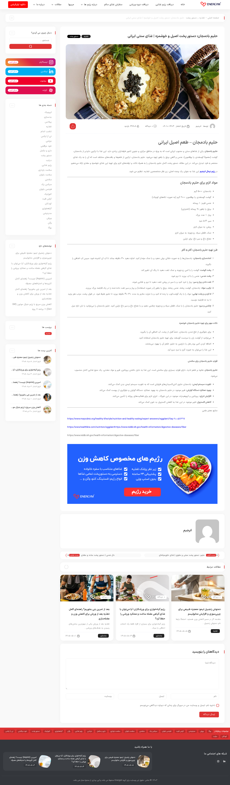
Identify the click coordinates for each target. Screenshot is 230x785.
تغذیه (202, 18)
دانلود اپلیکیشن (18, 4)
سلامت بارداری (45, 170)
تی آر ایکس (46, 136)
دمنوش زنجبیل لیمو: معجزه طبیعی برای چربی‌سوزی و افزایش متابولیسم (26, 357)
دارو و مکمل (46, 150)
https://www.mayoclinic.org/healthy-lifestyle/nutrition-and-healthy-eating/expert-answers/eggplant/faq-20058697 (126, 419)
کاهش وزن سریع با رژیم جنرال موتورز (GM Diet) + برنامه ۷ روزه (26, 407)
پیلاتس (48, 122)
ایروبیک (48, 112)
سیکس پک (46, 184)
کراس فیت (47, 199)
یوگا (50, 227)
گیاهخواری (47, 208)
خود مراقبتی (46, 146)
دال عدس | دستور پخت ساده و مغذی (98, 555)
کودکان (48, 203)
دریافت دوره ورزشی (138, 4)
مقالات (58, 4)
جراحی (49, 141)
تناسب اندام (46, 131)
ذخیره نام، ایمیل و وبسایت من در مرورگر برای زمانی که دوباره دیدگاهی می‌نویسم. (177, 705)
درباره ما (40, 4)
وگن (50, 223)
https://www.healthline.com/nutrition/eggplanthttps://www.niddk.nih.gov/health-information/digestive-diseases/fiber (126, 427)
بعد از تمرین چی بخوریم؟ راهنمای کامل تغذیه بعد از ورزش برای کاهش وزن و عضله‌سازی (89, 614)
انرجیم (198, 126)
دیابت (49, 160)
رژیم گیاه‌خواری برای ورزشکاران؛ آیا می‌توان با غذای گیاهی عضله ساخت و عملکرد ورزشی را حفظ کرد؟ (142, 614)
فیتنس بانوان (45, 189)
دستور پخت (191, 18)
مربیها (71, 4)
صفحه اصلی (213, 18)
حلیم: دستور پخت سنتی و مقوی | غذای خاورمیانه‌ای (182, 555)
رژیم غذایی (47, 165)
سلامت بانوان (45, 174)
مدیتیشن (47, 213)
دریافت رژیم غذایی (165, 4)
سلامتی (48, 179)
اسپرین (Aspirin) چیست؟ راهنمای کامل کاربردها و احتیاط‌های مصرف (26, 382)
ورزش (49, 218)
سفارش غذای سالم (113, 4)
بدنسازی (159, 635)
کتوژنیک (48, 194)
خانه (183, 4)
